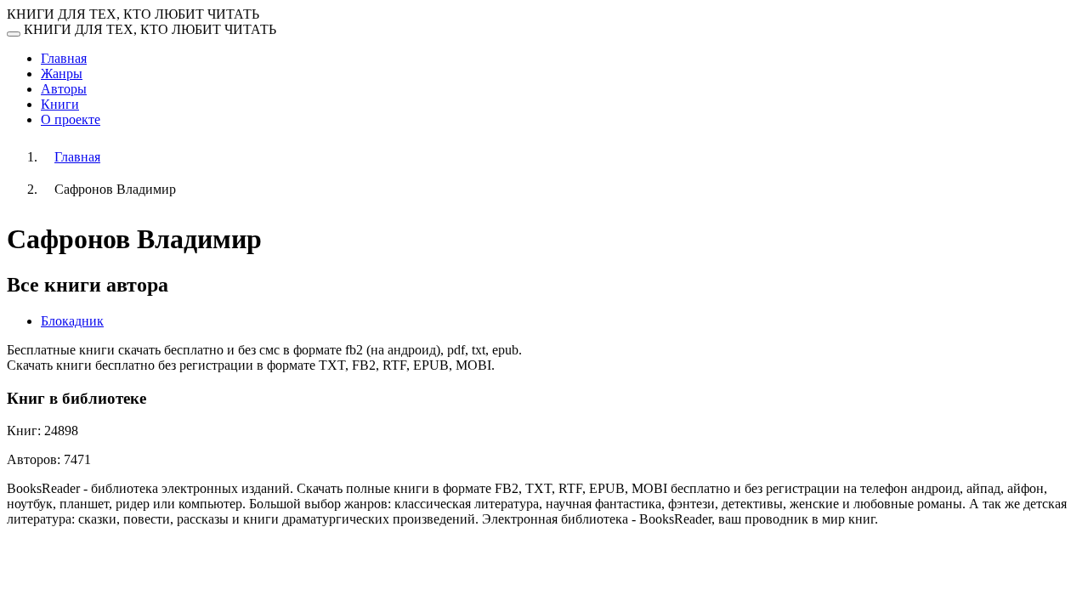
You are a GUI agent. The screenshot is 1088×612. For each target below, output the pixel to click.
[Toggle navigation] (13, 34)
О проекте (70, 119)
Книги (60, 104)
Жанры (61, 73)
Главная (64, 58)
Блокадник (72, 321)
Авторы (64, 89)
